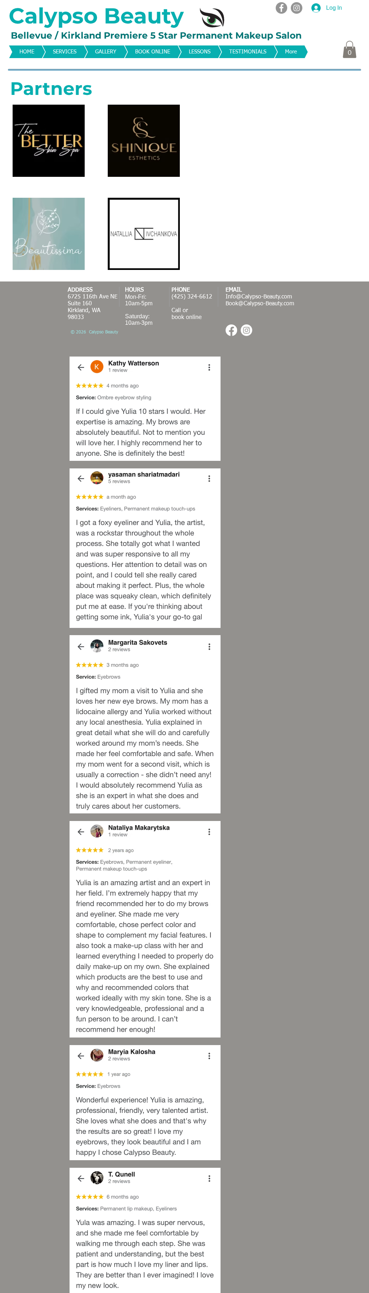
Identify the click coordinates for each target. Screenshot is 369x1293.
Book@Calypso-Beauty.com (260, 304)
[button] (349, 49)
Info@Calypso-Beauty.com (259, 297)
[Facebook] (281, 8)
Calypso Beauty (96, 16)
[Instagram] (296, 8)
